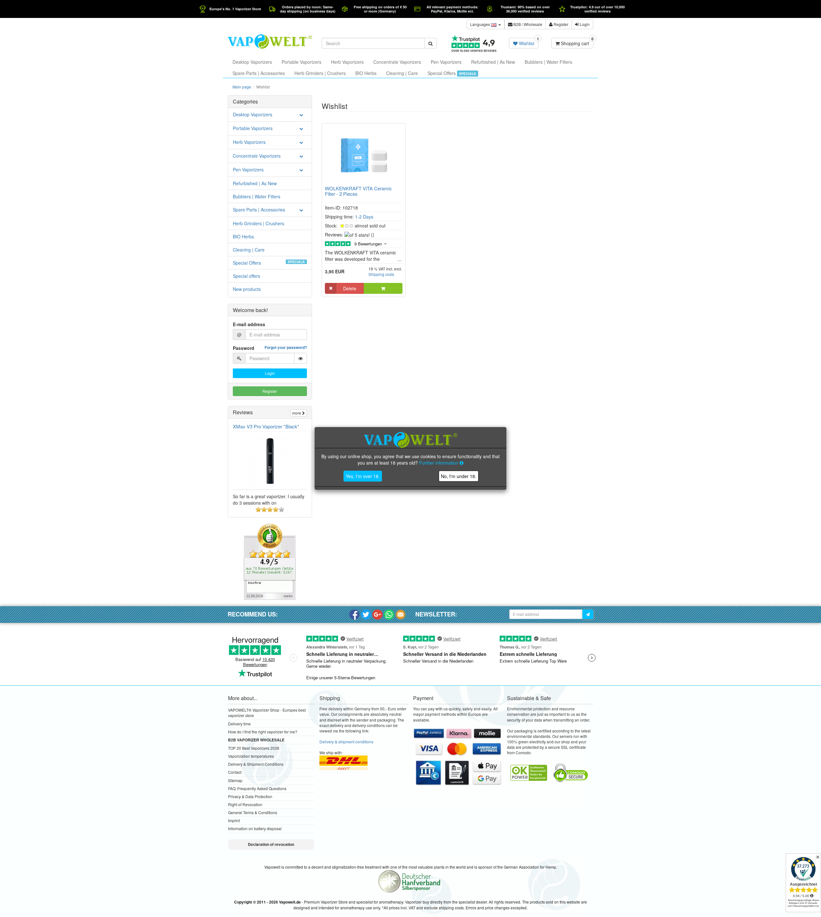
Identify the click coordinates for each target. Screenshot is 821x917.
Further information (439, 462)
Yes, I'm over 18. (363, 476)
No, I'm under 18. (458, 476)
